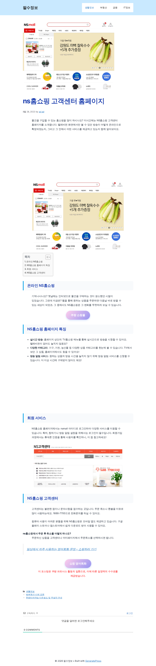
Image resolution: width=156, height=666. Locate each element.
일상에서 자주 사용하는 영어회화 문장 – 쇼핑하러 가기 (61, 549)
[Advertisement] (78, 156)
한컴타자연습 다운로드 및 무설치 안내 (44, 597)
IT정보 (127, 7)
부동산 (103, 7)
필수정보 (30, 7)
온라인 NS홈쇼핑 (34, 261)
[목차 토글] (46, 257)
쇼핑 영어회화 (78, 563)
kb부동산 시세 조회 (35, 594)
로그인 (129, 613)
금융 (115, 7)
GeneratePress (93, 660)
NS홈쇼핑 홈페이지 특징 (38, 265)
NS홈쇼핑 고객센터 (36, 272)
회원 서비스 (32, 269)
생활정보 (89, 7)
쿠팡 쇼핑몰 (78, 315)
